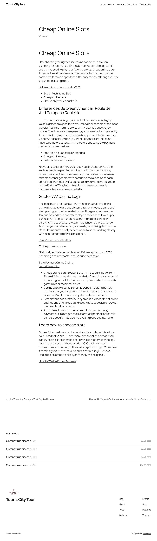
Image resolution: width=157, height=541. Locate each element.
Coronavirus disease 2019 (21, 440)
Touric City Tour (15, 4)
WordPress (147, 534)
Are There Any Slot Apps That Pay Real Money (32, 399)
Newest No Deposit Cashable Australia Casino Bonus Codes (118, 399)
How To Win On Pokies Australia (57, 361)
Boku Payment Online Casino (56, 262)
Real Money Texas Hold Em (55, 240)
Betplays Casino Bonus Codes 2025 (60, 87)
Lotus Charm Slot (49, 266)
